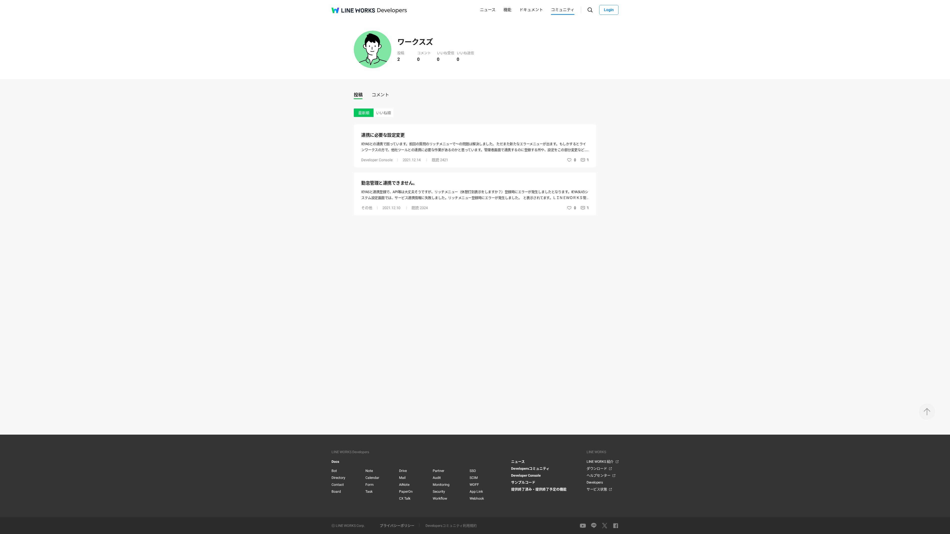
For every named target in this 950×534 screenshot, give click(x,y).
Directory (338, 478)
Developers (595, 482)
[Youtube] (583, 526)
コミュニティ (562, 9)
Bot (334, 471)
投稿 (358, 94)
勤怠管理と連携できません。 (389, 183)
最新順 (363, 113)
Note (369, 471)
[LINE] (594, 526)
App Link (476, 491)
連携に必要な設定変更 (382, 135)
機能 (507, 9)
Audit (437, 478)
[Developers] (392, 11)
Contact (338, 485)
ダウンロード (597, 468)
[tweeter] (605, 526)
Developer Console (377, 160)
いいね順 (383, 113)
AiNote (404, 485)
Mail (402, 478)
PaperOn (406, 491)
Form (369, 485)
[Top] (927, 411)
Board (336, 491)
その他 (366, 208)
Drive (403, 471)
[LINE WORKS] (353, 10)
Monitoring (441, 485)
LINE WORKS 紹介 (600, 462)
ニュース (488, 9)
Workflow (440, 498)
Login (609, 9)
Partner (438, 471)
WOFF (474, 485)
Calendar (372, 478)
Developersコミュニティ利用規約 (451, 526)
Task (369, 491)
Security (439, 491)
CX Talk (404, 498)
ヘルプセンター (599, 475)
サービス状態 (597, 489)
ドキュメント (531, 9)
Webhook (477, 498)
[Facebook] (615, 526)
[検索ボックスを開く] (590, 10)
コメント (380, 94)
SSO (473, 471)
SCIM (474, 478)
